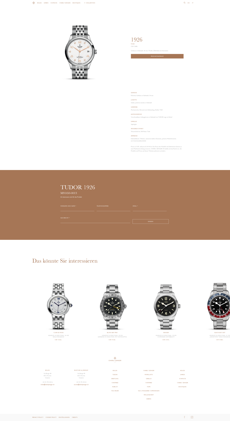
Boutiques (76, 3)
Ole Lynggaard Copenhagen (148, 390)
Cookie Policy (51, 417)
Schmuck (54, 3)
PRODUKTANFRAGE (157, 56)
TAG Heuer (115, 390)
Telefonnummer (103, 206)
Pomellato (149, 374)
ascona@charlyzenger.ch (81, 384)
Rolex (39, 3)
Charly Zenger (64, 3)
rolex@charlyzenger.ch (47, 384)
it (192, 3)
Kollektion (90, 3)
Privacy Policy (37, 417)
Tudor (115, 374)
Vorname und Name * (68, 206)
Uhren (46, 3)
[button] (96, 48)
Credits (75, 417)
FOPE (148, 386)
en (188, 3)
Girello (149, 378)
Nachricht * (65, 218)
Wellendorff (149, 395)
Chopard (115, 382)
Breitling (114, 378)
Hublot (115, 386)
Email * (135, 206)
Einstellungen (64, 417)
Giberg (148, 399)
